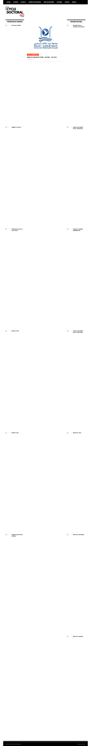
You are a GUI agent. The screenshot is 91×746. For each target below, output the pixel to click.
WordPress (83, 744)
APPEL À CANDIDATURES (33, 54)
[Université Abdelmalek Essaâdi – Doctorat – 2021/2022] (45, 38)
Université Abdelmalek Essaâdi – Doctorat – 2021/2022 (42, 57)
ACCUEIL (9, 2)
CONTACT (74, 2)
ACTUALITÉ (23, 2)
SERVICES (67, 2)
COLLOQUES (59, 2)
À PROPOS (15, 2)
